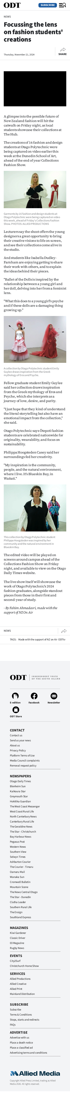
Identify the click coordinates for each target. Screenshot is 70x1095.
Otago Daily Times (20, 781)
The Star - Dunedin (20, 897)
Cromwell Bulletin (20, 882)
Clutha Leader (18, 902)
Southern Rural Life (21, 907)
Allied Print (16, 989)
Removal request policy (23, 766)
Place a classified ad (21, 1048)
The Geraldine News (21, 827)
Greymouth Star (19, 796)
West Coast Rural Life (22, 812)
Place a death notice (21, 1043)
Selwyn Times (17, 857)
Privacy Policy (18, 751)
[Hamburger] (62, 5)
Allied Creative (18, 984)
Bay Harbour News (20, 837)
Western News (18, 847)
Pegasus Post (17, 842)
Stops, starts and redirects (24, 1020)
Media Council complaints (24, 761)
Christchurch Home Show (24, 966)
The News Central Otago (24, 892)
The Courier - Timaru (21, 867)
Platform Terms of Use (22, 756)
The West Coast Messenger (25, 806)
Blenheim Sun (18, 786)
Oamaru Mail (17, 872)
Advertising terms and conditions (28, 1053)
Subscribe (48, 5)
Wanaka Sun (17, 877)
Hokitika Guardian (20, 801)
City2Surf (15, 961)
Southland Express (20, 917)
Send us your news (20, 740)
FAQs (12, 1025)
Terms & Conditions (21, 1015)
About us (15, 745)
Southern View (18, 852)
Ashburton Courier (20, 862)
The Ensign (16, 912)
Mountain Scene (19, 887)
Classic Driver (17, 938)
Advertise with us (19, 1038)
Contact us (16, 735)
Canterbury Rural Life (22, 822)
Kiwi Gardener (18, 933)
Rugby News (17, 948)
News (7, 17)
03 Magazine (17, 943)
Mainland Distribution (22, 994)
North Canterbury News (23, 817)
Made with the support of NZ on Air (37, 640)
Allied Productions (20, 979)
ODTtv (61, 640)
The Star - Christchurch (23, 832)
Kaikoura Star (18, 791)
